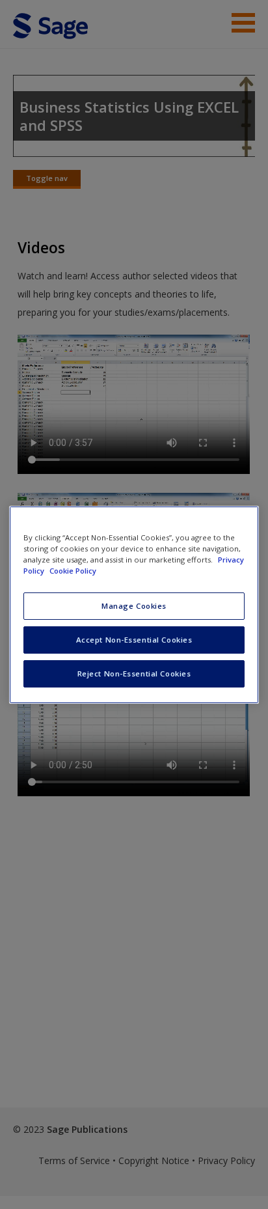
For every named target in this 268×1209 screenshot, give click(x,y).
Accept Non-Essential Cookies (134, 640)
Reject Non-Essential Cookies (134, 673)
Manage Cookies (134, 606)
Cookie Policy (72, 571)
